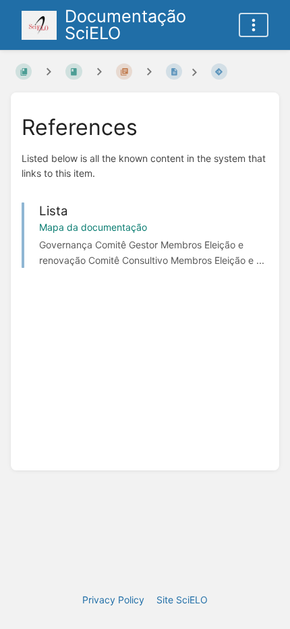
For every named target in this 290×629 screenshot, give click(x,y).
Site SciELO (182, 599)
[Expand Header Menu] (253, 25)
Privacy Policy (113, 599)
